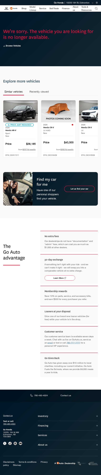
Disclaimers (8, 462)
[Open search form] (96, 8)
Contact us (8, 416)
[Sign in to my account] (97, 3)
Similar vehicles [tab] (13, 91)
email (50, 342)
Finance (66, 8)
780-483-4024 (9, 424)
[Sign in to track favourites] (34, 103)
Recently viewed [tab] (39, 91)
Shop (24, 8)
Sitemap (17, 465)
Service (42, 8)
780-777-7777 (73, 342)
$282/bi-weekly (67, 149)
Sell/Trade (54, 8)
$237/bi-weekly (29, 149)
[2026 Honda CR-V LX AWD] (58, 111)
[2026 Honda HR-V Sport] (20, 111)
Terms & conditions (27, 462)
